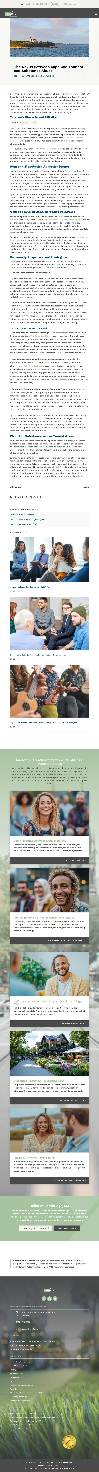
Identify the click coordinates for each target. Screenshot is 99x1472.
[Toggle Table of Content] (32, 122)
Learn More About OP (72, 1100)
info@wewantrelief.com (27, 1329)
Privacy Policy (45, 1465)
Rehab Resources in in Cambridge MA (25, 1425)
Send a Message (66, 1228)
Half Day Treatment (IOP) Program (25, 1346)
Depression (14, 1378)
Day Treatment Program (22, 514)
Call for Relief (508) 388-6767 (50, 4)
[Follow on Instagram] (49, 1298)
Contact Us (15, 1429)
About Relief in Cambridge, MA (23, 1413)
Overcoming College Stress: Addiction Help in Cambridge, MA (38, 655)
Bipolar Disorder (16, 1374)
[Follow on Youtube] (55, 1298)
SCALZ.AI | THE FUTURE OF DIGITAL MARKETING (54, 1468)
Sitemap (57, 1465)
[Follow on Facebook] (44, 1298)
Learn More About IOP (72, 1023)
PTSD (12, 1381)
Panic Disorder (16, 1389)
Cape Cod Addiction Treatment (41, 76)
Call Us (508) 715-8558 (34, 1228)
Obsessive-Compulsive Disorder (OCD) (26, 1393)
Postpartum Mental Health (21, 1385)
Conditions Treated (18, 1366)
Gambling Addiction (18, 1397)
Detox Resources (74, 860)
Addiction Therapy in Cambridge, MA (25, 1421)
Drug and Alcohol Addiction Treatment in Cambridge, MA (34, 1417)
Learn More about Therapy (69, 1180)
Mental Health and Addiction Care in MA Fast (30, 587)
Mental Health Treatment (21, 1362)
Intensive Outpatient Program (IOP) (28, 519)
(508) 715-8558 (23, 1322)
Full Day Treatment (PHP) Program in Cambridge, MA (32, 1342)
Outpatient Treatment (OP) (24, 524)
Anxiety (13, 1370)
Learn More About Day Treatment (65, 940)
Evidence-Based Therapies (21, 1401)
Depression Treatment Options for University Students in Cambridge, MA (43, 723)
